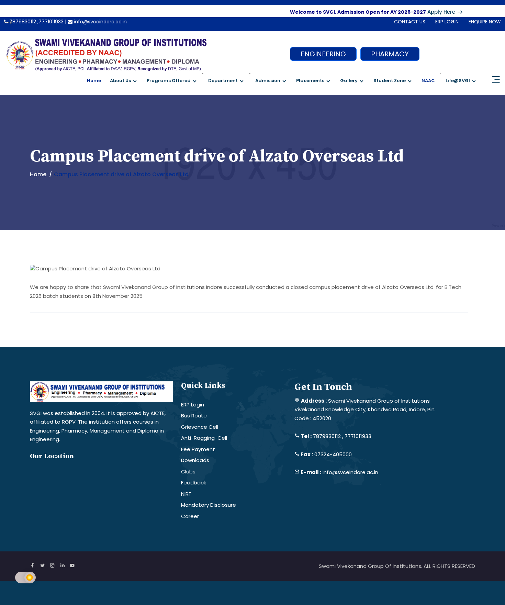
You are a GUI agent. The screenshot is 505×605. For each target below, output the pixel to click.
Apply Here (432, 11)
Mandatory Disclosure (208, 504)
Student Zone (389, 80)
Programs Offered (169, 80)
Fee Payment (198, 449)
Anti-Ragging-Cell (204, 437)
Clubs (188, 471)
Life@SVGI (458, 80)
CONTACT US (409, 21)
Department (223, 80)
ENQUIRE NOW (485, 21)
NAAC (428, 80)
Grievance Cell (199, 426)
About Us (120, 80)
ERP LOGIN (447, 21)
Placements (310, 80)
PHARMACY (390, 54)
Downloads (195, 460)
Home (94, 80)
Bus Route (194, 415)
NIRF (186, 493)
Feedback (193, 482)
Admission (267, 80)
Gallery (349, 80)
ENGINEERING (323, 54)
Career (190, 516)
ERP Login (192, 404)
